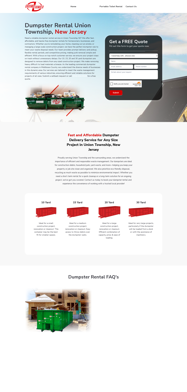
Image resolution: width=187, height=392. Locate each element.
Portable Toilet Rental (111, 6)
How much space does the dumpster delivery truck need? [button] (125, 328)
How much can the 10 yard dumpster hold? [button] (117, 315)
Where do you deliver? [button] (107, 288)
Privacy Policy (102, 386)
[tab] (128, 288)
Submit (116, 92)
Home (73, 6)
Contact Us (131, 6)
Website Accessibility (88, 386)
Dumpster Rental (88, 6)
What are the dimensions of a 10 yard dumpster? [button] (121, 308)
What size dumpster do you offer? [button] (113, 301)
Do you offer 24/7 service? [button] (109, 295)
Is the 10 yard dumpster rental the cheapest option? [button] (122, 321)
